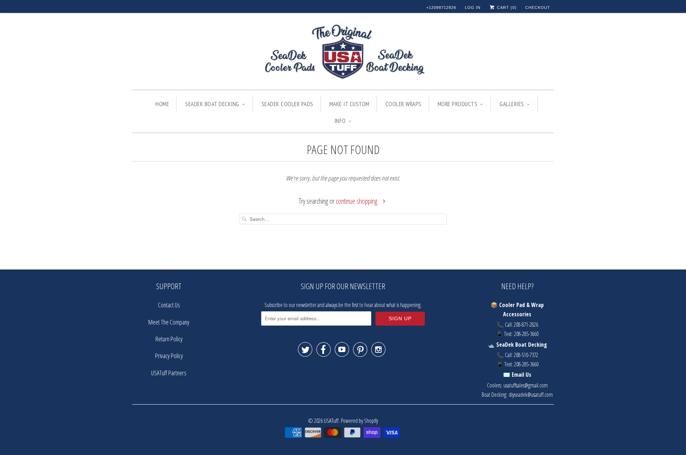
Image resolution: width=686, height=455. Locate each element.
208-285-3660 (526, 334)
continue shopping (357, 201)
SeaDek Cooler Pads (287, 104)
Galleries (511, 104)
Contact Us (169, 305)
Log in (473, 7)
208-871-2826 (526, 324)
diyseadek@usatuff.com (531, 395)
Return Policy (169, 339)
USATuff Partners (169, 373)
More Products (458, 104)
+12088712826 (441, 7)
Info (340, 121)
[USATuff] (343, 53)
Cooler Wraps (404, 104)
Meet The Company (168, 322)
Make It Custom (349, 104)
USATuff (331, 420)
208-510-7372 (526, 355)
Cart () (506, 7)
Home (162, 104)
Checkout (537, 7)
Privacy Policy (169, 355)
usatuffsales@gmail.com (525, 385)
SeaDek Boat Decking (212, 104)
